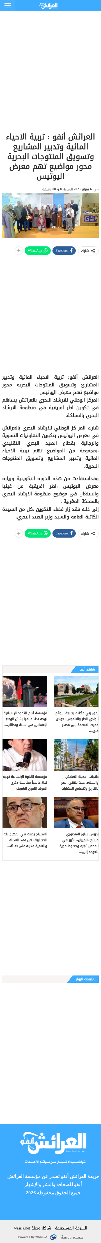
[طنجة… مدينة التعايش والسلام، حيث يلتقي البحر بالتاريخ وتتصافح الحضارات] (76, 754)
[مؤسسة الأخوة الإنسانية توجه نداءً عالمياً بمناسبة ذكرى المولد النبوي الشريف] (25, 754)
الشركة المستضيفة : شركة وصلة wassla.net (50, 1228)
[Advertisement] (50, 62)
